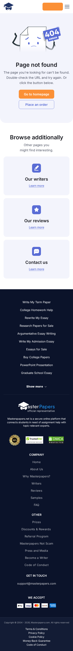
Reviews (36, 490)
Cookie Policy (36, 637)
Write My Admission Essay (36, 341)
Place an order (36, 104)
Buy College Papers (36, 357)
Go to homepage (36, 94)
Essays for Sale (36, 349)
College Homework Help (36, 310)
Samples (36, 498)
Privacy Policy (36, 633)
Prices (36, 522)
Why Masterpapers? (36, 476)
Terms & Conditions (36, 629)
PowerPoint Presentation (36, 365)
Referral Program (36, 536)
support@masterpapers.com (36, 583)
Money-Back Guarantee (36, 641)
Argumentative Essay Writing (36, 333)
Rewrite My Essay (36, 318)
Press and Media (36, 550)
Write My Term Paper (37, 302)
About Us (36, 469)
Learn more (36, 185)
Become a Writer (36, 558)
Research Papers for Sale (36, 325)
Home (36, 462)
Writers (36, 483)
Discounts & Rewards (36, 529)
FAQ (36, 505)
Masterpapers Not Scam (36, 543)
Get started (52, 6)
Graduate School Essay (36, 373)
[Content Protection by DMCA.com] (56, 440)
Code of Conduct (36, 565)
